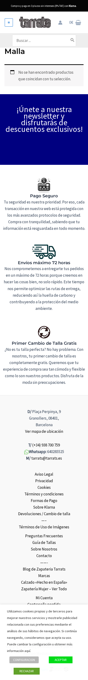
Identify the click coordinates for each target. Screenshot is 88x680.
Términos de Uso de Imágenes (44, 527)
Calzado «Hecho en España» (44, 582)
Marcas (44, 575)
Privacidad (44, 480)
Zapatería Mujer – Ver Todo (44, 588)
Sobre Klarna (44, 507)
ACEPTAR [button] (61, 660)
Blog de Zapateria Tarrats (44, 569)
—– (44, 520)
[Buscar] (72, 40)
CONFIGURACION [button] (24, 660)
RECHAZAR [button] (26, 671)
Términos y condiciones (44, 494)
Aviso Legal (44, 474)
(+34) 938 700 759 (46, 445)
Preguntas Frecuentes (44, 535)
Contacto (44, 555)
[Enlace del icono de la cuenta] (60, 22)
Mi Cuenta (44, 597)
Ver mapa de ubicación (44, 431)
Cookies (44, 487)
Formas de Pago (44, 500)
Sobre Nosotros (44, 549)
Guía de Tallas (44, 542)
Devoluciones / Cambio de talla (44, 513)
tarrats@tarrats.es (46, 458)
